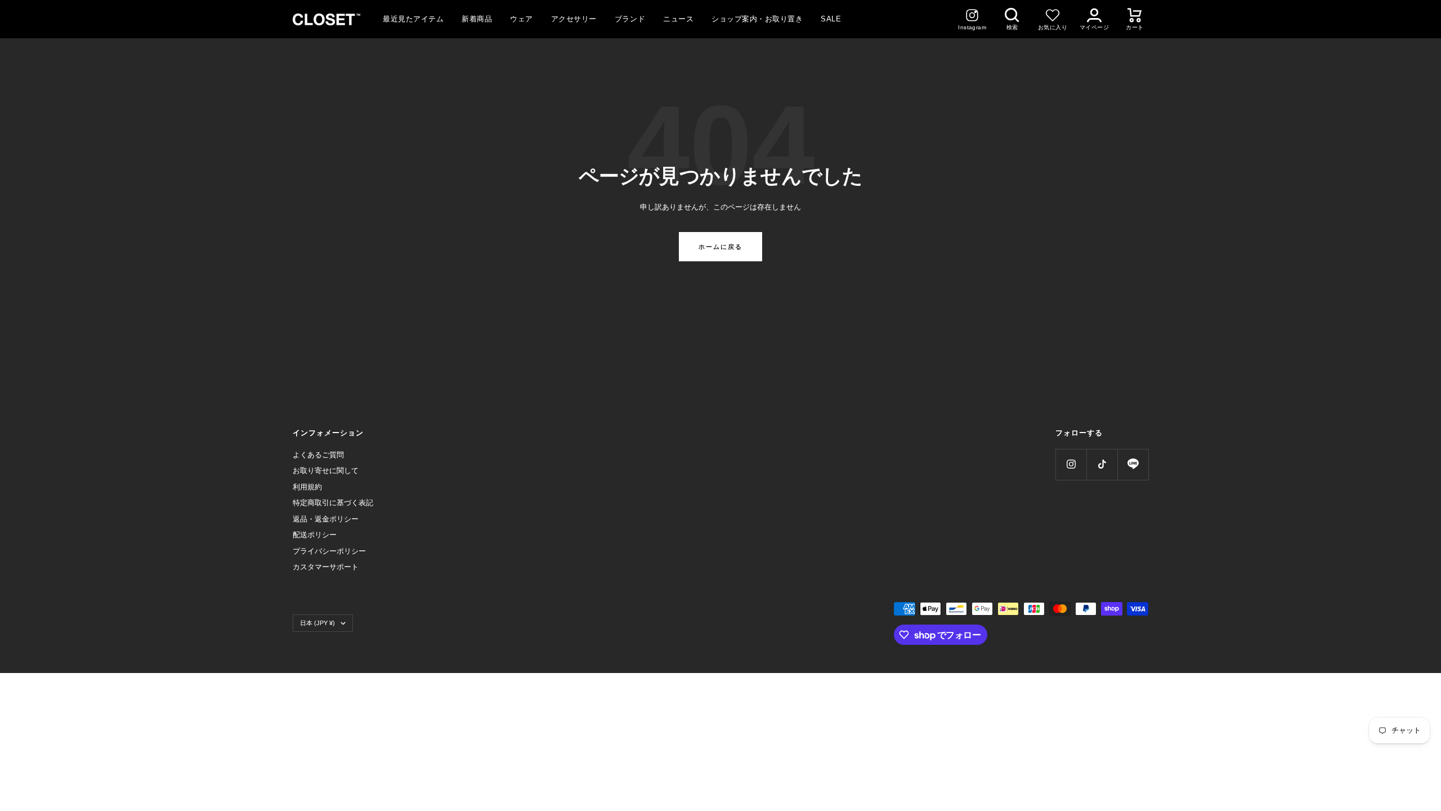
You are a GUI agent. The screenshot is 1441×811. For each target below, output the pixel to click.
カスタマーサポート (326, 567)
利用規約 (307, 487)
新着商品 (477, 19)
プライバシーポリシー (329, 551)
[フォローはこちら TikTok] (1101, 464)
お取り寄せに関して (326, 470)
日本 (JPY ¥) (317, 623)
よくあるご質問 (318, 455)
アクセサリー (574, 19)
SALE (831, 19)
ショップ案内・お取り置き (757, 19)
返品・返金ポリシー (326, 519)
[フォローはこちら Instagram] (1070, 464)
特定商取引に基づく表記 (333, 502)
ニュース (678, 19)
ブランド (630, 19)
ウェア (521, 19)
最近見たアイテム (413, 19)
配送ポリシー (315, 535)
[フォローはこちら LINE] (1132, 464)
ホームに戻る (720, 246)
